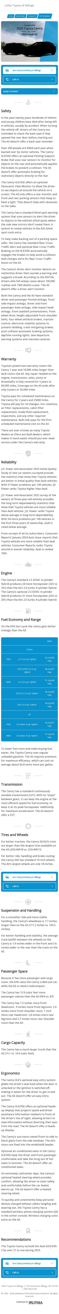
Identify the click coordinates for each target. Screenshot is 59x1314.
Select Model (20, 16)
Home (11, 16)
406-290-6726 (30, 1289)
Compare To (32, 16)
